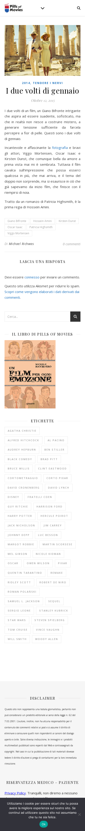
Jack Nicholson (21, 525)
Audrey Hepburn (22, 449)
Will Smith (17, 639)
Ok (44, 824)
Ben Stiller (54, 449)
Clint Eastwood (52, 468)
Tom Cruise (18, 629)
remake (57, 572)
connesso (31, 277)
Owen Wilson (38, 563)
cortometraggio (23, 478)
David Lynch (58, 487)
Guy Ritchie (18, 506)
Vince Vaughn (48, 629)
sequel (54, 601)
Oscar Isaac (14, 227)
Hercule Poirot (54, 515)
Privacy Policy (15, 793)
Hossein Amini (42, 221)
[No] (79, 814)
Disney (13, 497)
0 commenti (71, 244)
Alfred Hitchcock (23, 440)
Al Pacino (56, 440)
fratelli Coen (40, 497)
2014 (26, 83)
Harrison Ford (49, 506)
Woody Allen (46, 639)
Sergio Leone (19, 610)
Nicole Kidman (48, 554)
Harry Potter (20, 515)
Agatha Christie (22, 430)
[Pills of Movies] (14, 8)
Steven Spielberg (49, 620)
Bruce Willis (19, 468)
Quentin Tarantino (25, 572)
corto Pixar (57, 478)
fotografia (60, 147)
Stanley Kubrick (53, 610)
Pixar (62, 563)
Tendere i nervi (48, 83)
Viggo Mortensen (18, 233)
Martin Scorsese (58, 544)
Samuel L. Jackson (24, 601)
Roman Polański (22, 591)
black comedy (20, 459)
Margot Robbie (21, 544)
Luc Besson (48, 535)
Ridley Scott (19, 582)
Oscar (13, 563)
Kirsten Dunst (67, 221)
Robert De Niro (52, 582)
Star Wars (17, 620)
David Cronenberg (24, 487)
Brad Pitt (49, 459)
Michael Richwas (21, 244)
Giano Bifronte (16, 221)
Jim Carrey (53, 525)
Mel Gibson (17, 554)
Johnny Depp (19, 535)
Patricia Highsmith (41, 227)
